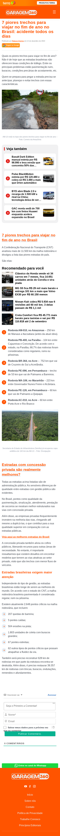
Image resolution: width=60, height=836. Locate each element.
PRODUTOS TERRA (47, 3)
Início (30, 794)
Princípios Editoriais (30, 825)
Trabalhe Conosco (30, 819)
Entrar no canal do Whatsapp (32, 765)
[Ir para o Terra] (9, 3)
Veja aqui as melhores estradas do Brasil (26, 537)
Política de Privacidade (30, 813)
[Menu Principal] (54, 12)
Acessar (51, 695)
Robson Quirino (18, 41)
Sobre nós (30, 801)
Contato (30, 807)
